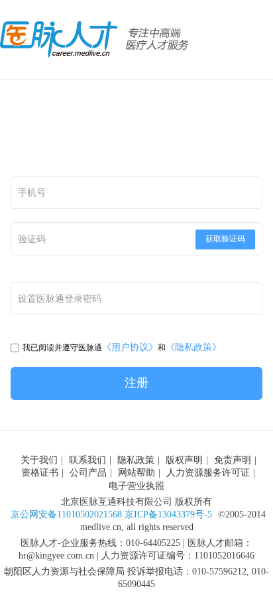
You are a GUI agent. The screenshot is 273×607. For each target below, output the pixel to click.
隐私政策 (135, 460)
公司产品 (88, 473)
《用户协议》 (130, 347)
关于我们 (39, 460)
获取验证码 (225, 238)
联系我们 (87, 460)
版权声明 (184, 460)
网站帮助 (136, 473)
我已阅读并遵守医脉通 (62, 347)
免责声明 (232, 460)
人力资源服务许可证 (208, 473)
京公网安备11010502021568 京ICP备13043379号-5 (111, 514)
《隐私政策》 (193, 347)
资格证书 (39, 473)
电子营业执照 (136, 486)
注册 (136, 382)
